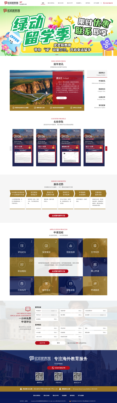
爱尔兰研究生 (51, 3)
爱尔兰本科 (60, 3)
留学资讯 (88, 3)
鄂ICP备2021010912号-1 (61, 391)
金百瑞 (26, 391)
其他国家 (78, 3)
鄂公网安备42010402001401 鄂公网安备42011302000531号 (83, 391)
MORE (61, 88)
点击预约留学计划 (58, 206)
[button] (106, 139)
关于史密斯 (96, 3)
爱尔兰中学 (70, 3)
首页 (43, 3)
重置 (58, 333)
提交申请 (42, 333)
